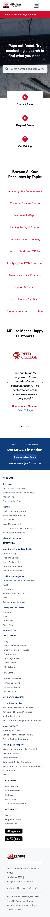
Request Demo (25, 125)
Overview (7, 484)
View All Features (12, 538)
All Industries (10, 630)
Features (7, 507)
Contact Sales (25, 104)
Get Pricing (25, 146)
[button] (7, 382)
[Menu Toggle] (36, 5)
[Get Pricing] (25, 139)
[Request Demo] (25, 118)
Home (8, 14)
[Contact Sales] (25, 97)
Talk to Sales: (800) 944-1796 (25, 463)
